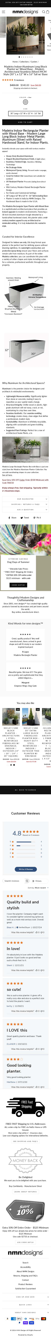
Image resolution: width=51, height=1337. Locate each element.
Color (25, 97)
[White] (8, 765)
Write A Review (26, 869)
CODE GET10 (18, 585)
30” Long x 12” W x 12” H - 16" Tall (25, 113)
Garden (34, 62)
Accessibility (25, 1267)
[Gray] (11, 765)
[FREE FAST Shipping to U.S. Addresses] (25, 1107)
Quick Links (25, 1304)
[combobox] (38, 888)
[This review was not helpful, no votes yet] (41, 932)
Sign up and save (25, 1297)
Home (15, 62)
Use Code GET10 (25, 1242)
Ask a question (25, 509)
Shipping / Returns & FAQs (25, 504)
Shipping (17, 88)
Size (25, 109)
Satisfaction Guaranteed (25, 1289)
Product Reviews (25, 1284)
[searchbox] (14, 881)
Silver (25, 102)
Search (25, 1263)
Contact (25, 1280)
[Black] (14, 765)
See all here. (7, 475)
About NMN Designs (25, 1271)
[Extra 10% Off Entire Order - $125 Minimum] (25, 1211)
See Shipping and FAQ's (25, 1141)
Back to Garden (27, 790)
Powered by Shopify (25, 1335)
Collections (24, 62)
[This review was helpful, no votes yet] (37, 932)
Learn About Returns (25, 1191)
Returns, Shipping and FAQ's (25, 1276)
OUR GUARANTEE (25, 499)
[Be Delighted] (25, 1161)
